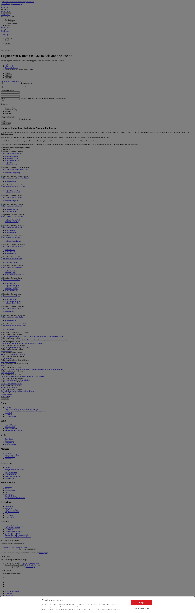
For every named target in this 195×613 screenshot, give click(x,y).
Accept (141, 602)
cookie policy (117, 609)
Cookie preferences (141, 608)
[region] (97, 604)
